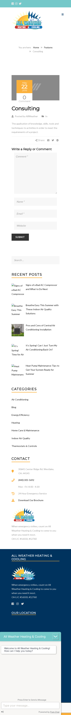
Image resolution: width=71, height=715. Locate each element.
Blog (14, 407)
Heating (16, 422)
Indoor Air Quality (21, 438)
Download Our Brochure (30, 500)
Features (48, 47)
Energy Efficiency (20, 415)
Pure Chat (54, 712)
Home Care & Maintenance (25, 430)
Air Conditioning (20, 399)
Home (36, 47)
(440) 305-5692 (26, 480)
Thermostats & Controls (24, 446)
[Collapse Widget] (55, 637)
